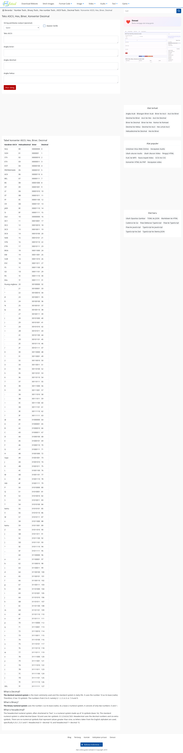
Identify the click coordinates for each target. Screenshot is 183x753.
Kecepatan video (154, 162)
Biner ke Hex (146, 122)
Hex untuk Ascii (163, 127)
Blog (69, 737)
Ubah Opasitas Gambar (135, 218)
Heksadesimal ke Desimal (136, 131)
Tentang (77, 737)
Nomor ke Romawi (161, 122)
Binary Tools (33, 10)
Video (91, 3)
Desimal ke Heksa (133, 127)
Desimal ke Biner (133, 118)
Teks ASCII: (8, 33)
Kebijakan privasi (99, 737)
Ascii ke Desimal (159, 118)
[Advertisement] (61, 114)
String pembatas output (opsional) (18, 23)
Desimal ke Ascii (148, 127)
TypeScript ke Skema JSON (154, 231)
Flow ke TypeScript (171, 223)
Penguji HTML (168, 153)
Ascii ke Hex (146, 118)
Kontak (87, 737)
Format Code (64, 3)
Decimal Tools (73, 10)
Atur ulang (9, 87)
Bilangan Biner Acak (145, 113)
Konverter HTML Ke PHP (136, 162)
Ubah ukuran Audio (134, 153)
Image (79, 3)
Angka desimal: (10, 60)
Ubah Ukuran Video (152, 153)
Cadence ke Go (132, 223)
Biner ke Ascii (160, 113)
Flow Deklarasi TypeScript (150, 223)
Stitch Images (48, 3)
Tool (114, 3)
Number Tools (20, 10)
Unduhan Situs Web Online (137, 149)
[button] (178, 11)
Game (124, 3)
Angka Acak (130, 113)
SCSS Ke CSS (160, 158)
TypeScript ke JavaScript (153, 227)
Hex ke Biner (154, 131)
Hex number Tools (48, 10)
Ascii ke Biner (173, 113)
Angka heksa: (9, 73)
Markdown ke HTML (169, 218)
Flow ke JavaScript (133, 227)
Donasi (113, 737)
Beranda (8, 10)
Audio (102, 3)
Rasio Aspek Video (145, 158)
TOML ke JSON (153, 218)
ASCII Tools (61, 10)
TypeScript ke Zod (133, 231)
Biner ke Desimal (133, 122)
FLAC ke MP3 (131, 158)
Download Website (30, 3)
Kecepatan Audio (158, 149)
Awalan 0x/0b (52, 26)
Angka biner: (9, 46)
